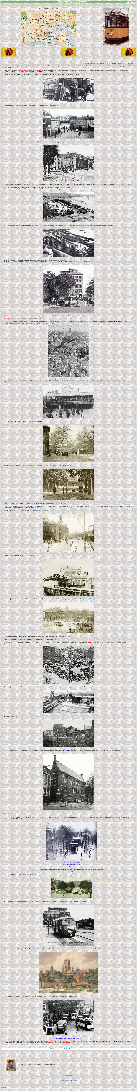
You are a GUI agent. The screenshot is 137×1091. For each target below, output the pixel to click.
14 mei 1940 (9, 142)
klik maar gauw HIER (42, 510)
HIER (131, 63)
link (78, 66)
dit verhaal (9, 813)
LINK (71, 871)
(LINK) (90, 599)
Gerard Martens (57, 949)
